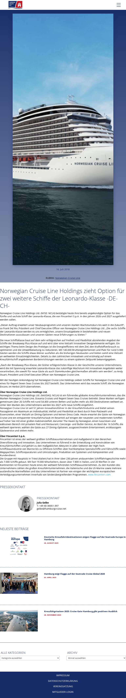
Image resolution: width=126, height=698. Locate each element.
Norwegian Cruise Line (67, 278)
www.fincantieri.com (99, 474)
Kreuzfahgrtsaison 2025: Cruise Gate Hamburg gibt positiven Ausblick (80, 611)
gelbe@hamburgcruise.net (51, 508)
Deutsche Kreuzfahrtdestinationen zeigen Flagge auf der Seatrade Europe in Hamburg (85, 538)
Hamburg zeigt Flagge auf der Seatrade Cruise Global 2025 (74, 573)
